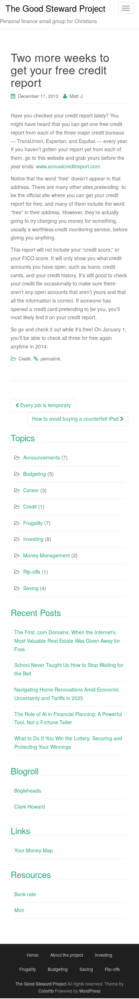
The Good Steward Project (40, 983)
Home (32, 955)
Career (31, 490)
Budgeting (34, 473)
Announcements (41, 457)
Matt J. (77, 96)
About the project (66, 955)
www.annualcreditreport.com (68, 166)
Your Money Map (33, 850)
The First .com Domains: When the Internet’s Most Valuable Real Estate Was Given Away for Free (67, 641)
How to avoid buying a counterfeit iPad (76, 418)
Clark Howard (29, 806)
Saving (30, 587)
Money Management (46, 555)
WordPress (90, 991)
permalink (51, 358)
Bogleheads (27, 790)
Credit (25, 358)
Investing (33, 538)
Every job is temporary (45, 405)
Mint (19, 910)
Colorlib (46, 991)
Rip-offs (31, 571)
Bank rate (25, 894)
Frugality (33, 522)
